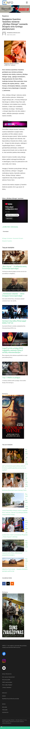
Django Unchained (7, 238)
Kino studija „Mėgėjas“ (7, 684)
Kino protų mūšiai (6, 679)
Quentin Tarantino (7, 241)
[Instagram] (8, 583)
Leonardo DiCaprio (18, 238)
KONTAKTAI (5, 712)
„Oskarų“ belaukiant (6, 687)
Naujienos (5, 16)
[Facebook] (4, 583)
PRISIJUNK (4, 709)
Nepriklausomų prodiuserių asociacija (10, 698)
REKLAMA (4, 707)
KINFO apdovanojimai (7, 682)
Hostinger (8, 720)
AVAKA (4, 696)
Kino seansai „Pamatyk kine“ (8, 677)
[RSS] (12, 583)
